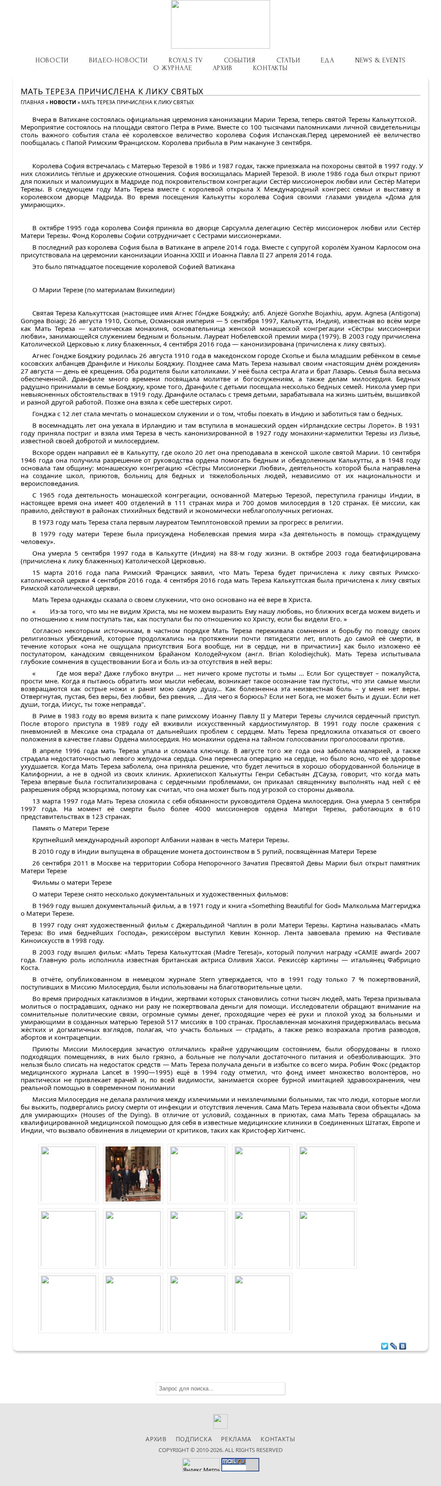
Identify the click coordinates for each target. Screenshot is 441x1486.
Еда (327, 60)
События (239, 60)
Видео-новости (118, 60)
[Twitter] (384, 1344)
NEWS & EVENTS (380, 60)
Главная (32, 102)
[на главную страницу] (220, 24)
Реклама (236, 1439)
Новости (51, 60)
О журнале (172, 68)
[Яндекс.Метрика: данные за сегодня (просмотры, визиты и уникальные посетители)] (201, 1464)
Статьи (288, 60)
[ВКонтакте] (402, 1344)
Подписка (194, 1439)
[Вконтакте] (220, 1426)
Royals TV (186, 60)
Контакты (270, 68)
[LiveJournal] (393, 1344)
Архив (222, 68)
